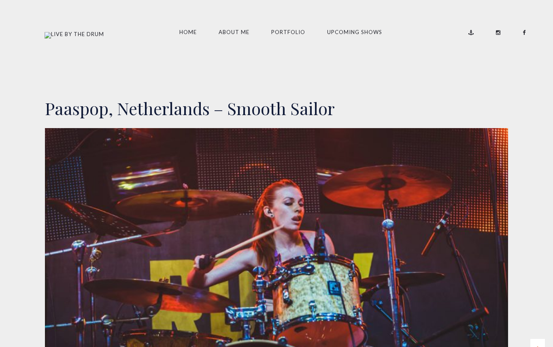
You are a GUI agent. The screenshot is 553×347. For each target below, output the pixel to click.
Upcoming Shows (354, 32)
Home (188, 32)
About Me (234, 32)
